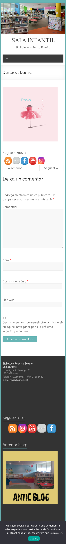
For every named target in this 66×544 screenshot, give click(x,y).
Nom (7, 260)
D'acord (34, 538)
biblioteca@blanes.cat (15, 380)
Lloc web (8, 300)
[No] (61, 532)
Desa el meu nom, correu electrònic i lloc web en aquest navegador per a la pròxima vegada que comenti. (33, 326)
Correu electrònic (15, 281)
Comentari (11, 207)
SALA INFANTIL (33, 40)
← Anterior (14, 168)
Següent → (51, 168)
